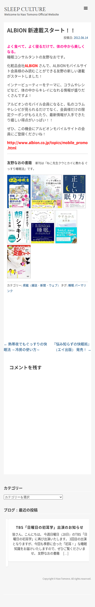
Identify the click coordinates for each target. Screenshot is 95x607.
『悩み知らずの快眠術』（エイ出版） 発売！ (71, 346)
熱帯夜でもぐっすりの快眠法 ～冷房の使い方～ (25, 346)
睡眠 (71, 285)
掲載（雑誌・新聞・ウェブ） (41, 285)
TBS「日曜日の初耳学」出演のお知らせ (50, 527)
